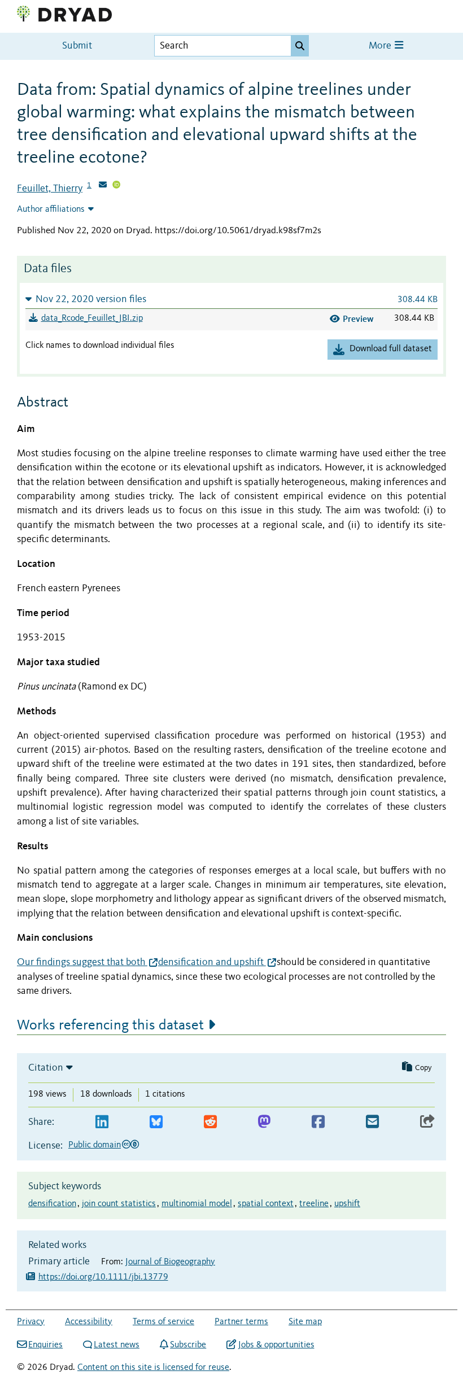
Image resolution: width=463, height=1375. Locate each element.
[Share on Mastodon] (263, 1122)
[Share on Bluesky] (156, 1122)
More (381, 46)
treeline (314, 1203)
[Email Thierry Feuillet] (103, 186)
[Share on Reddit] (210, 1122)
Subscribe (188, 1345)
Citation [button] (45, 1068)
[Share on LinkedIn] (101, 1122)
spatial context (266, 1203)
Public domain (94, 1145)
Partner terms (241, 1321)
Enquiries (45, 1345)
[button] (231, 299)
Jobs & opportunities (276, 1345)
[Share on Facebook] (318, 1122)
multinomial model (196, 1203)
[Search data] (300, 45)
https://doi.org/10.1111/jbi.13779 (103, 1277)
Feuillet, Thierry (49, 189)
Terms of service (163, 1321)
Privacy (31, 1321)
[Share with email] (372, 1122)
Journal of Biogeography (170, 1262)
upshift (347, 1203)
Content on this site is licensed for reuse (153, 1367)
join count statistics (119, 1203)
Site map (305, 1321)
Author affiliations (51, 209)
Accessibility (88, 1321)
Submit (77, 46)
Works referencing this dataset (110, 1025)
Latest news (116, 1345)
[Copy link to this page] (427, 1122)
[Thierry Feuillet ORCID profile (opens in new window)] (116, 186)
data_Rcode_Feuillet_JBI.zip (92, 318)
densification (52, 1203)
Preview (358, 318)
